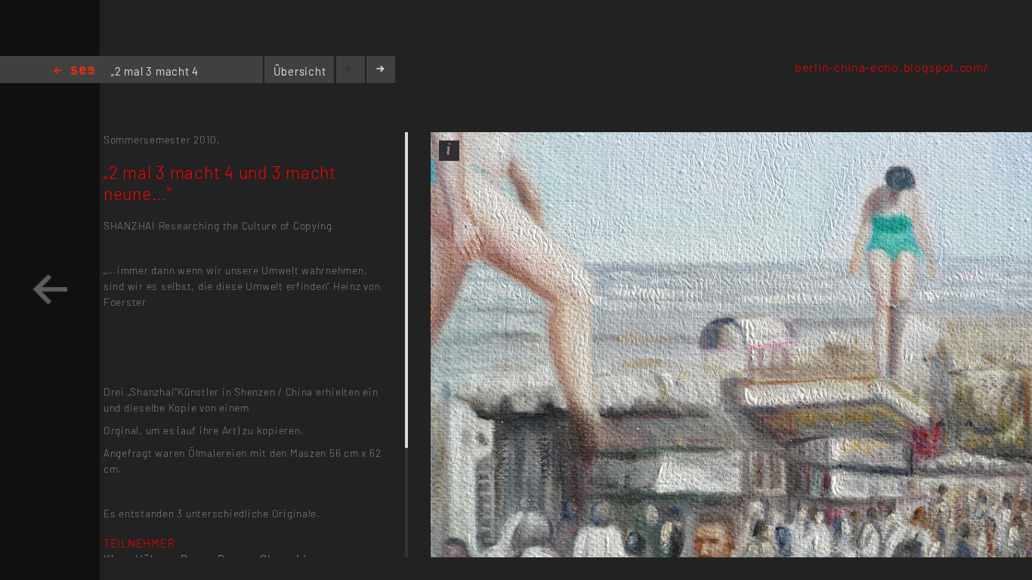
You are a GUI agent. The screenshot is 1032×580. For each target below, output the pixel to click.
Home (74, 71)
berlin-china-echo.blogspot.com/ (891, 67)
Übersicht (299, 71)
